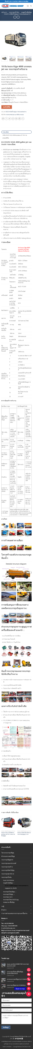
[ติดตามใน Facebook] (14, 1038)
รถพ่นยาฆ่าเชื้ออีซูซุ (8, 902)
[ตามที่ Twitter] (16, 1038)
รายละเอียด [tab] (5, 132)
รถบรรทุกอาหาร (7, 897)
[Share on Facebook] (6, 118)
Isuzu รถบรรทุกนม (8, 880)
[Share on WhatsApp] (3, 118)
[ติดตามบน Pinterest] (18, 1038)
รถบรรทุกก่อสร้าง (7, 867)
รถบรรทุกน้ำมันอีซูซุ (9, 891)
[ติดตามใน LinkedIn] (22, 1038)
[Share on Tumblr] (22, 118)
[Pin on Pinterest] (16, 118)
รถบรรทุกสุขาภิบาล (7, 874)
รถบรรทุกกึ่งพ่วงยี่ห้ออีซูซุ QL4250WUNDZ (15, 972)
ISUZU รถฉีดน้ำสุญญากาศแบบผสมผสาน (17, 14)
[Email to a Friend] (12, 118)
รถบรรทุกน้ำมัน (14, 12)
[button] (28, 994)
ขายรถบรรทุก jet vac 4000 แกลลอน (15, 114)
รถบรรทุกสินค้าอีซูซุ (7, 870)
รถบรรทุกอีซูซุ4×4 (7, 860)
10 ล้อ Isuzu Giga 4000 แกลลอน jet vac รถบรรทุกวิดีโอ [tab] (14, 136)
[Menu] (28, 6)
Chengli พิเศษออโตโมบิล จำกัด (21, 1046)
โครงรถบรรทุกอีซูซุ (7, 853)
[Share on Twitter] (9, 118)
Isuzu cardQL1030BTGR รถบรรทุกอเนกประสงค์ (18, 965)
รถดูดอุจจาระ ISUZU (11, 888)
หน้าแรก (4, 12)
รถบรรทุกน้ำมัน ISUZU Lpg (11, 899)
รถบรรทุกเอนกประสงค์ (8, 863)
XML (11, 1038)
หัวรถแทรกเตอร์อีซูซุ (8, 856)
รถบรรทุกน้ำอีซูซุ (8, 894)
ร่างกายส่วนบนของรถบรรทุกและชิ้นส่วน (14, 913)
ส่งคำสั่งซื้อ (6, 107)
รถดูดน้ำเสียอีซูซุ (26, 12)
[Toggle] (31, 853)
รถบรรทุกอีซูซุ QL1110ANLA (16, 985)
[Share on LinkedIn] (19, 118)
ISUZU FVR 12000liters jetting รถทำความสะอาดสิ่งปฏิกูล (8, 834)
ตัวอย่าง (3, 910)
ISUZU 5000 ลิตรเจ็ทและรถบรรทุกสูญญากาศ (24, 833)
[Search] (31, 6)
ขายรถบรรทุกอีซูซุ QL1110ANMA (18, 979)
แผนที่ (29, 1036)
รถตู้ (2, 906)
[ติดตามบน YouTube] (20, 1038)
